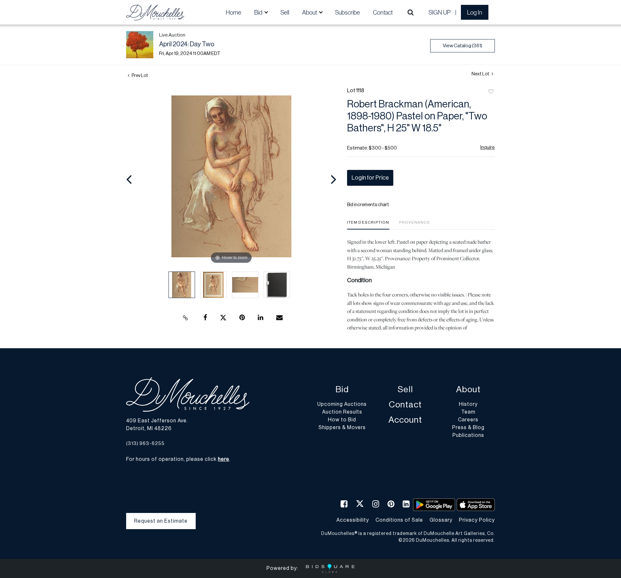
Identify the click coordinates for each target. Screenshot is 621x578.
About (468, 389)
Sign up (440, 12)
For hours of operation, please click (177, 459)
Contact (383, 12)
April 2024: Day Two (186, 44)
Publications (468, 435)
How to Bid (342, 419)
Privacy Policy (477, 520)
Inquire (487, 147)
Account (405, 420)
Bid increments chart (368, 205)
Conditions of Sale (399, 520)
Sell (284, 12)
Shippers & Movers (342, 427)
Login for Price (370, 178)
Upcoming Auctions (342, 404)
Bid (342, 389)
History (468, 404)
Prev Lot (139, 75)
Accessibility (352, 520)
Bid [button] (258, 12)
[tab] (368, 224)
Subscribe (347, 12)
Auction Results (342, 412)
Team (468, 412)
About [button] (310, 12)
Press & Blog (468, 427)
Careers (468, 419)
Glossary (441, 520)
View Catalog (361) (462, 45)
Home (233, 12)
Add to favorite (491, 92)
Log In (474, 12)
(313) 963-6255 (145, 443)
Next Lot (481, 74)
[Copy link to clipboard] (186, 318)
